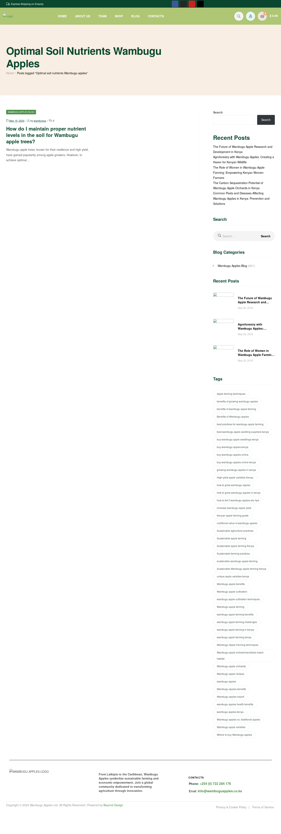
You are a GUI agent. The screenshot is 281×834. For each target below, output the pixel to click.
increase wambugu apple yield (234, 508)
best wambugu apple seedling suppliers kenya (243, 431)
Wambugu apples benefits (231, 689)
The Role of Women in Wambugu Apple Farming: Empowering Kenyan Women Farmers (239, 172)
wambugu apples (226, 681)
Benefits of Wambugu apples (233, 416)
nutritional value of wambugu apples (237, 523)
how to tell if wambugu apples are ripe (238, 500)
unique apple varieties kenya (233, 576)
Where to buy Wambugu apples (234, 734)
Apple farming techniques (231, 393)
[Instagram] (183, 4)
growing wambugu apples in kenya (236, 469)
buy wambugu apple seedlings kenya (238, 439)
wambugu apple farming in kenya (235, 629)
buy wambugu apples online (232, 454)
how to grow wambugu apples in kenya (238, 492)
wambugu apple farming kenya (234, 637)
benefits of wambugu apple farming (236, 409)
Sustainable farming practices (233, 553)
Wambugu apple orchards (231, 666)
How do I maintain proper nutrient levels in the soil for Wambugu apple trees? (46, 135)
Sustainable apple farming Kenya (235, 546)
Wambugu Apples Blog (21, 112)
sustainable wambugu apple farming (237, 561)
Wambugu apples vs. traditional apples (238, 719)
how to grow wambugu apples (233, 485)
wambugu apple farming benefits (235, 614)
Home (10, 73)
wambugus (40, 120)
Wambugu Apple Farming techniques (237, 644)
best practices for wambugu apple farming (240, 424)
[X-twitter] (200, 4)
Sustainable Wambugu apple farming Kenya (241, 568)
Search (218, 112)
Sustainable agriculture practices (235, 530)
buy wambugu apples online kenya (236, 462)
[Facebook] (175, 4)
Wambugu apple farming (230, 606)
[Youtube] (192, 4)
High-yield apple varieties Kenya (235, 477)
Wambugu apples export (230, 696)
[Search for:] (244, 236)
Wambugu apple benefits (231, 584)
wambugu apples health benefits (235, 704)
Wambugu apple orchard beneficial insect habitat (240, 655)
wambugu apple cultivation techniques (238, 599)
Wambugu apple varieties (231, 727)
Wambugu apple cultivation (232, 591)
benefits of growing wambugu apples (237, 401)
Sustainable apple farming (231, 538)
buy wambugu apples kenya (232, 447)
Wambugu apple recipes (230, 673)
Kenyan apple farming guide (232, 515)
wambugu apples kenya (230, 712)
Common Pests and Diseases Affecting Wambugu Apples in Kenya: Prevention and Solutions (241, 198)
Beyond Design (113, 805)
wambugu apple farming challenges (237, 622)
